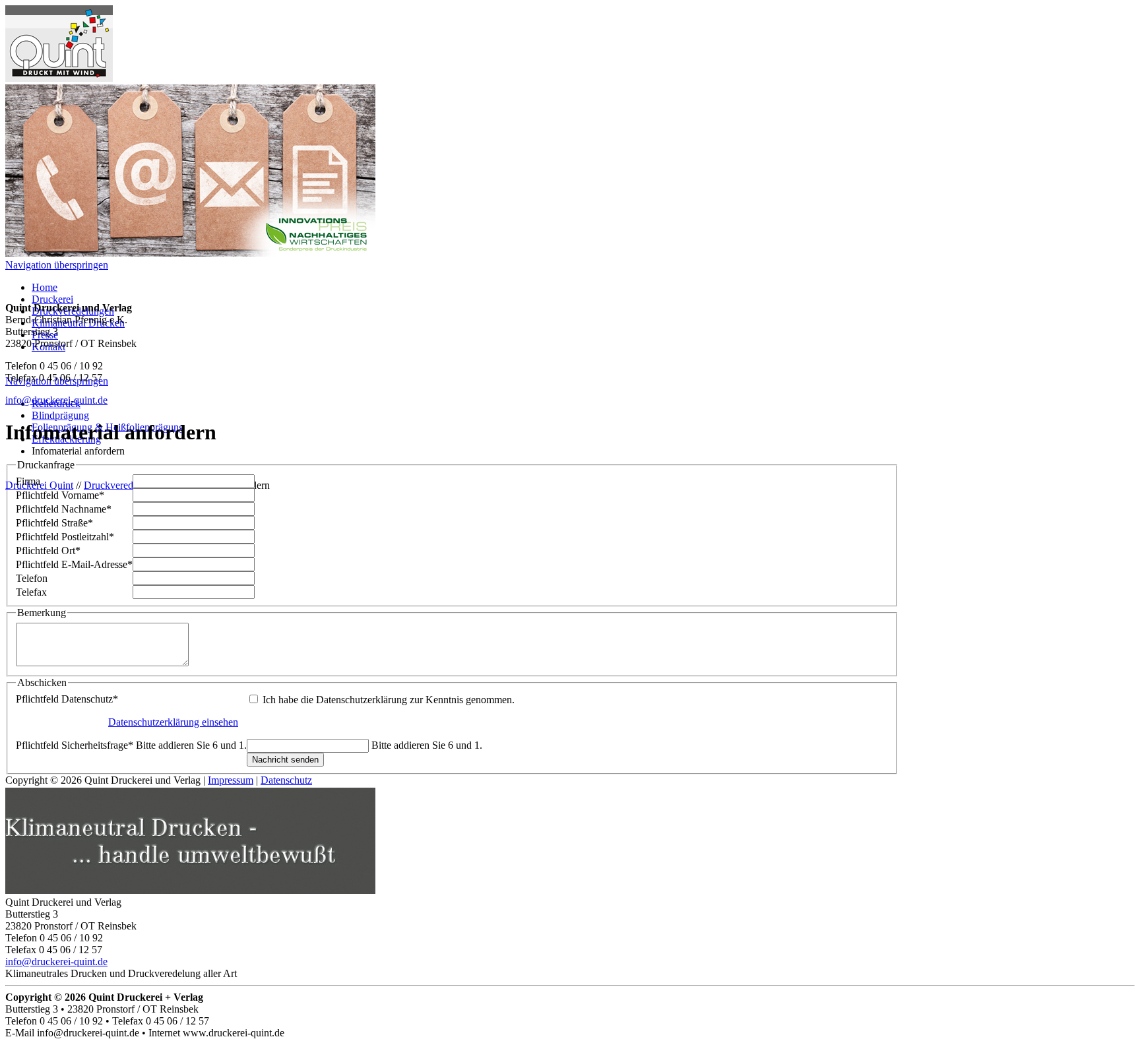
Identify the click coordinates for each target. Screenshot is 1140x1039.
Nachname (63, 509)
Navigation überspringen (56, 264)
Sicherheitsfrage (131, 745)
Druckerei (52, 299)
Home (44, 287)
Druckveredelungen (125, 485)
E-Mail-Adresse (74, 564)
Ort (48, 550)
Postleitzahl (65, 536)
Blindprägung (60, 415)
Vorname (60, 495)
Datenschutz (67, 699)
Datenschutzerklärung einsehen (173, 722)
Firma (28, 481)
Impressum (230, 780)
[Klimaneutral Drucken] (190, 890)
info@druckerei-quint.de (56, 400)
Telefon (32, 578)
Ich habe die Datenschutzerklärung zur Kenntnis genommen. (389, 699)
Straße (54, 522)
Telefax (31, 592)
